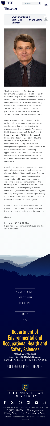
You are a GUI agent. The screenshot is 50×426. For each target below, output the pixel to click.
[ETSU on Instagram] (19, 403)
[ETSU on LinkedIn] (27, 403)
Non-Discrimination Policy (33, 413)
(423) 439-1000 (16, 410)
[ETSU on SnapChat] (44, 403)
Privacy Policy (11, 413)
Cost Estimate (25, 297)
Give (25, 320)
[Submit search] (39, 3)
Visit (25, 308)
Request (25, 303)
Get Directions (35, 357)
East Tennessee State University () (6, 3)
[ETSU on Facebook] (3, 403)
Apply (25, 314)
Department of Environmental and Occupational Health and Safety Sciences (25, 340)
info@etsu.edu (37, 410)
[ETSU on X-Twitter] (11, 403)
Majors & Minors (25, 292)
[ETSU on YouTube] (35, 403)
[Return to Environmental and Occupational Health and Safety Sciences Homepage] (46, 18)
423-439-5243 (19, 359)
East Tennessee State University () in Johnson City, (25, 391)
